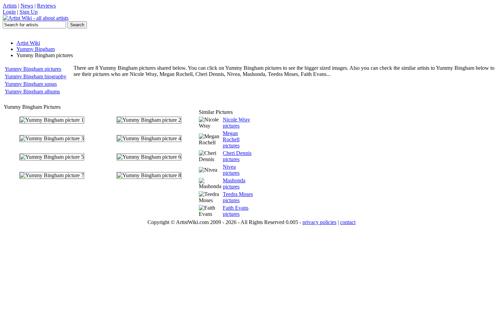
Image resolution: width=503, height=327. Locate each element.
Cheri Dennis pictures (237, 156)
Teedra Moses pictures (238, 197)
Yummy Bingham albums (32, 91)
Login (9, 12)
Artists (10, 6)
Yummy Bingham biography (35, 76)
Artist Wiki (28, 43)
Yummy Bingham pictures (33, 69)
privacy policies (319, 222)
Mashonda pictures (234, 183)
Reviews (46, 6)
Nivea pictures (231, 170)
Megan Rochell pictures (231, 139)
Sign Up (29, 12)
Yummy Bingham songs (31, 84)
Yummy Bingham (35, 49)
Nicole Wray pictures (236, 123)
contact (348, 222)
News (27, 6)
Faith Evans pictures (235, 211)
